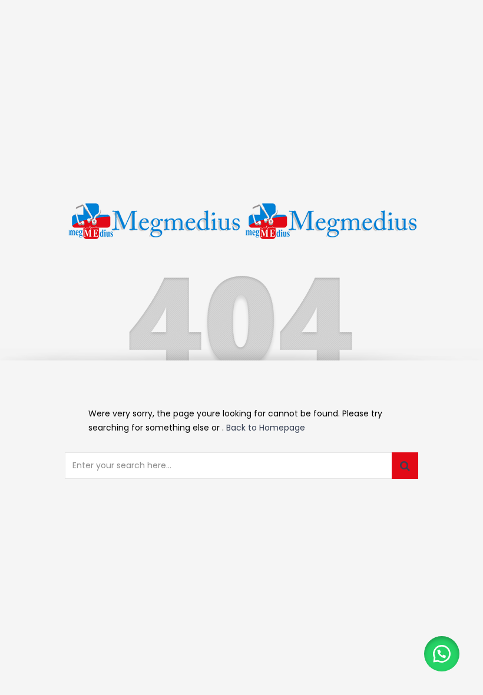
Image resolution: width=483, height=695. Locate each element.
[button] (441, 653)
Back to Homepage (265, 427)
